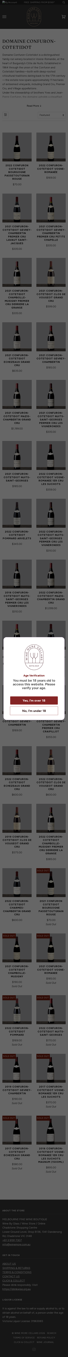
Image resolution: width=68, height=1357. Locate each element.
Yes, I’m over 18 (34, 700)
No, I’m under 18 (34, 711)
